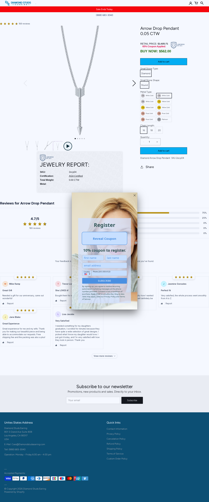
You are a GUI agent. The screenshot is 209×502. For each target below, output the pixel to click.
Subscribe (104, 280)
